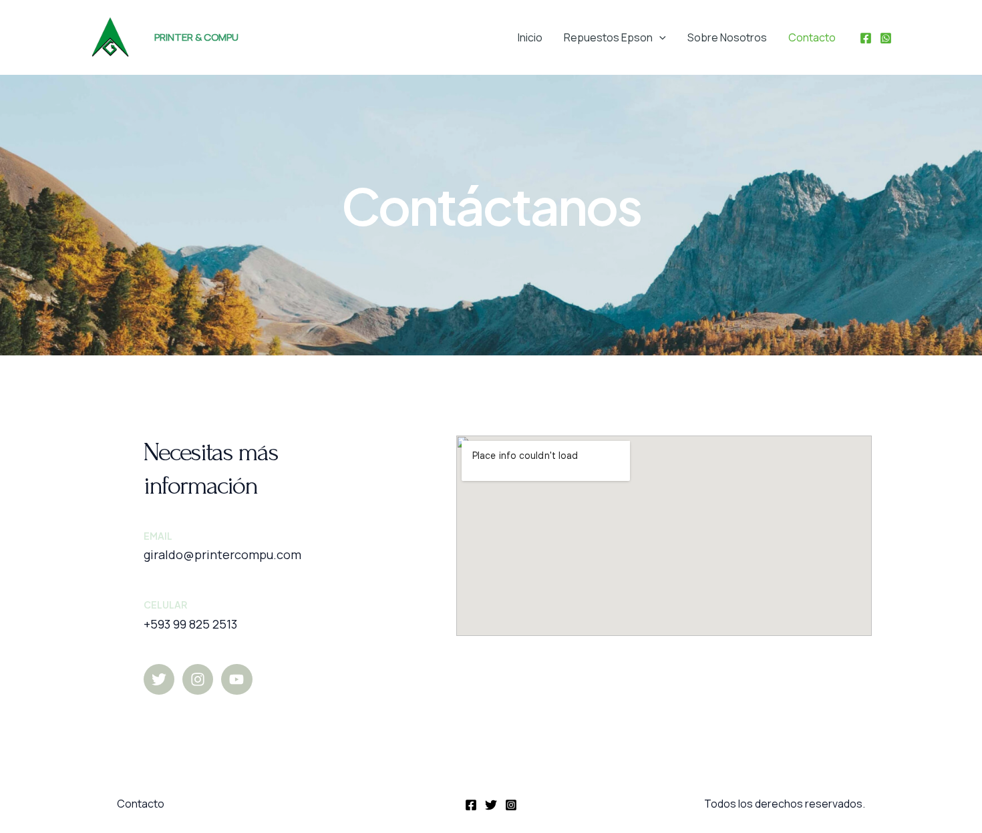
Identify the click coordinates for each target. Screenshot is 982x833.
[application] (659, 37)
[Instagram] (511, 805)
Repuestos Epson (608, 37)
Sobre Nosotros (727, 37)
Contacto (812, 37)
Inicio (530, 37)
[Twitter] (491, 805)
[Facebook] (866, 38)
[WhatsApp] (886, 38)
